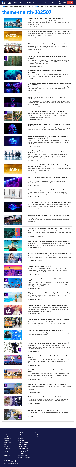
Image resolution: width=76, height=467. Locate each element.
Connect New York (23, 442)
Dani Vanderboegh (34, 52)
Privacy (5, 453)
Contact (6, 436)
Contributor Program (40, 435)
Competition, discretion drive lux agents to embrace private (47, 57)
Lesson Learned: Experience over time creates (44, 18)
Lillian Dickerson (34, 66)
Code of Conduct (8, 451)
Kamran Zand (33, 224)
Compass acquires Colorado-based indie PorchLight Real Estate (48, 356)
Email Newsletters (22, 455)
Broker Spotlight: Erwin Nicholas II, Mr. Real (44, 396)
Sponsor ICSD (7, 442)
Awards (46, 2)
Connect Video (21, 453)
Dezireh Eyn (32, 274)
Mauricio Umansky (34, 260)
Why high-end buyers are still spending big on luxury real (48, 293)
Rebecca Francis (34, 196)
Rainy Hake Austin (34, 236)
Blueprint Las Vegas (24, 450)
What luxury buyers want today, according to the (46, 44)
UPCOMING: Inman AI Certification (66, 6)
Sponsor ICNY (7, 444)
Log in (64, 2)
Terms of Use (7, 455)
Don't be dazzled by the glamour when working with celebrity (47, 178)
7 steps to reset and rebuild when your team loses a (48, 343)
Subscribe (70, 2)
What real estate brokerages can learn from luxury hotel (48, 228)
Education (38, 2)
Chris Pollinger (33, 247)
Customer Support (8, 438)
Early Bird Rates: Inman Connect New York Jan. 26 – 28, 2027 (19, 6)
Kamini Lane (32, 326)
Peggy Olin (32, 78)
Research (29, 2)
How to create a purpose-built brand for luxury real (46, 190)
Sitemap (6, 446)
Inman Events (21, 440)
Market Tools (60, 2)
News (15, 2)
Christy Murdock (34, 26)
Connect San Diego (24, 444)
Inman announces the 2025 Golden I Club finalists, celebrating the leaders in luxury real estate (49, 165)
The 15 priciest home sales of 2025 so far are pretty (46, 111)
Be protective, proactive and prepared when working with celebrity (49, 124)
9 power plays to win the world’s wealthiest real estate (47, 241)
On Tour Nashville (23, 448)
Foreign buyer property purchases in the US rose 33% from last (48, 279)
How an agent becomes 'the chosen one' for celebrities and (47, 98)
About (53, 2)
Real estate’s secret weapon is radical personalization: (48, 253)
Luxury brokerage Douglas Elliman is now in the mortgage (46, 151)
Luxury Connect (23, 446)
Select (19, 435)
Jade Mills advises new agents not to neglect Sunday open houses (49, 305)
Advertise (6, 440)
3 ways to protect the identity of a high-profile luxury (48, 215)
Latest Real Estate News (24, 457)
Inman (31, 38)
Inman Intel (20, 438)
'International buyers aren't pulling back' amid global (45, 71)
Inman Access (21, 436)
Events (22, 2)
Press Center (7, 448)
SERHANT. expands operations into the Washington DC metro (47, 370)
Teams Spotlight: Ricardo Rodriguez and (44, 330)
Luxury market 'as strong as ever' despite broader (47, 384)
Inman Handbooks (22, 451)
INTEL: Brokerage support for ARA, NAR (47, 6)
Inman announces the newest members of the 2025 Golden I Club (49, 31)
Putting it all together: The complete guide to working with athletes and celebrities (49, 83)
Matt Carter (32, 160)
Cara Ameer (32, 92)
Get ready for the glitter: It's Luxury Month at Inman (44, 410)
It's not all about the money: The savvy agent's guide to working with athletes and (48, 137)
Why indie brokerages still (38, 266)
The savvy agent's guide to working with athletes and (48, 202)
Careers (6, 450)
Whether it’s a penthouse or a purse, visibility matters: (48, 319)
